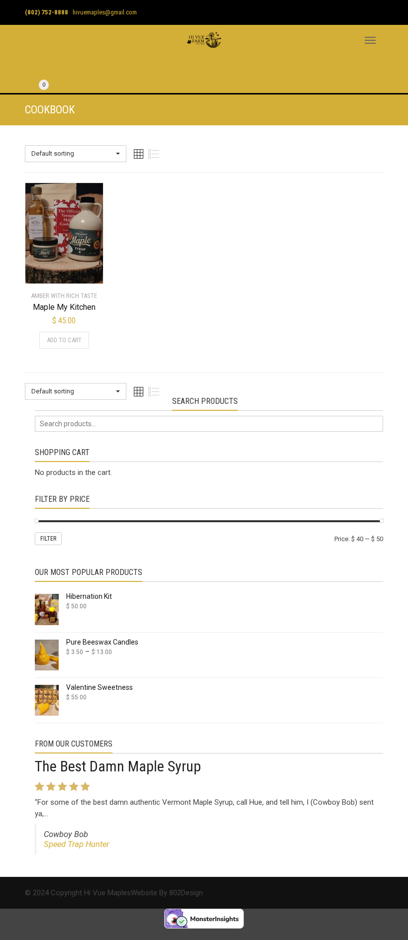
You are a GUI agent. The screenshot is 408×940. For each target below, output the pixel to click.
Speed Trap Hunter (76, 844)
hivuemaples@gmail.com (105, 12)
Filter (48, 538)
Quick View (53, 270)
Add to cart (64, 340)
